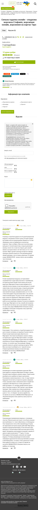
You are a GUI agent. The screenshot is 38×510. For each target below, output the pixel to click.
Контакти (15, 470)
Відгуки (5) (12, 30)
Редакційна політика (12, 502)
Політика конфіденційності (7, 501)
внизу (18, 220)
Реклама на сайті (5, 460)
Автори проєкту (21, 470)
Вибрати (9, 195)
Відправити (11, 211)
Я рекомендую (20, 62)
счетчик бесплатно (19, 507)
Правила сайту (18, 501)
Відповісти (5, 261)
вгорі (22, 220)
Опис (4, 30)
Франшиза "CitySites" (6, 462)
